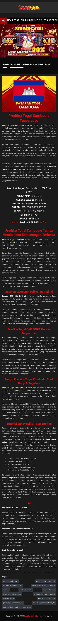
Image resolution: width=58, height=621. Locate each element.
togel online (27, 607)
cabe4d (5, 590)
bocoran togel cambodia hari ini (43, 586)
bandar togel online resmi (45, 581)
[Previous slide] (4, 41)
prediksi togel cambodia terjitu (44, 603)
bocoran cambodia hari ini (12, 586)
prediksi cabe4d (8, 599)
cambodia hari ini (26, 590)
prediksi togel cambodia (46, 599)
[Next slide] (54, 41)
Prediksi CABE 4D (30, 616)
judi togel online (49, 590)
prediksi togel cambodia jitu (13, 603)
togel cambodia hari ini (11, 607)
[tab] (26, 55)
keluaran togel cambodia (12, 594)
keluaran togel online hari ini (44, 594)
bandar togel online (10, 581)
